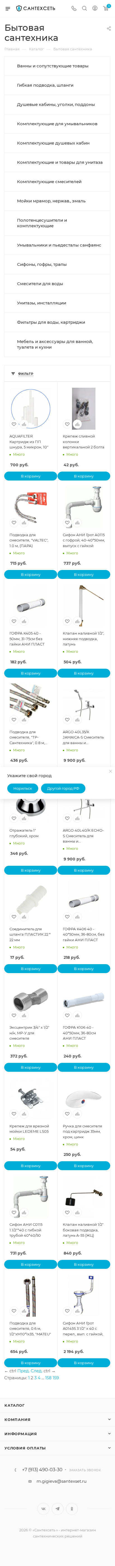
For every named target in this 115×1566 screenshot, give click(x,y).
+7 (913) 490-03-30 (42, 1470)
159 (56, 1377)
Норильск (22, 788)
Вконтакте (43, 1509)
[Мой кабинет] (94, 8)
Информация (20, 1434)
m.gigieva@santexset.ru (62, 1481)
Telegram (58, 1509)
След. (36, 1370)
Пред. (23, 1370)
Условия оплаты (25, 1448)
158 (48, 1377)
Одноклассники (72, 1509)
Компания (17, 1419)
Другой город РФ (63, 788)
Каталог (14, 1405)
